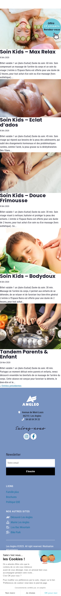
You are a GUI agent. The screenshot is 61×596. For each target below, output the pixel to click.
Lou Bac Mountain (20, 527)
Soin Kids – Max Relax (28, 51)
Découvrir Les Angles (21, 517)
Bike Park (15, 532)
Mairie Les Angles (19, 522)
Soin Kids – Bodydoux (27, 276)
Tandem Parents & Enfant (24, 354)
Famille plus (12, 491)
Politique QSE (13, 502)
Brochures (11, 497)
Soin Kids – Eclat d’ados (21, 122)
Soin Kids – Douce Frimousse (23, 198)
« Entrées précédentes (10, 385)
